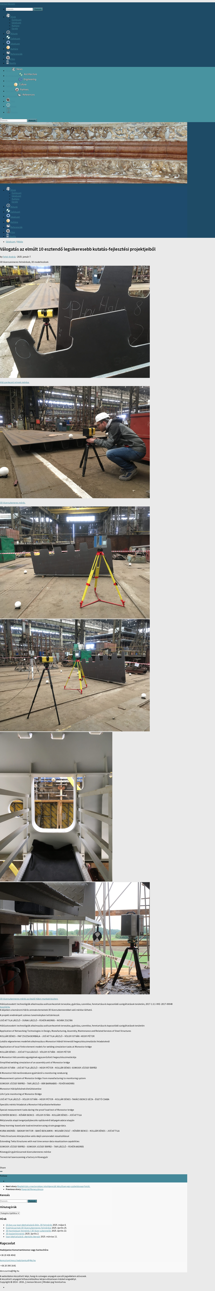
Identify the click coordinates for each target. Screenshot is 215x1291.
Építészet (17, 19)
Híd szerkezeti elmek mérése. (14, 382)
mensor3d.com (7, 3)
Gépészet (16, 22)
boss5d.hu (5, 1006)
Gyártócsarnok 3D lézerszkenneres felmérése (28, 1227)
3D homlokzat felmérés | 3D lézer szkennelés (28, 1230)
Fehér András (9, 256)
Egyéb (15, 28)
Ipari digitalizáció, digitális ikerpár (23, 1236)
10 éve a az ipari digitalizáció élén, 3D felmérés (29, 1224)
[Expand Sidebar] (1, 1171)
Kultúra (15, 25)
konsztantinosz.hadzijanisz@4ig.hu (18, 1260)
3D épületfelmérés (15, 1233)
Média (20, 241)
